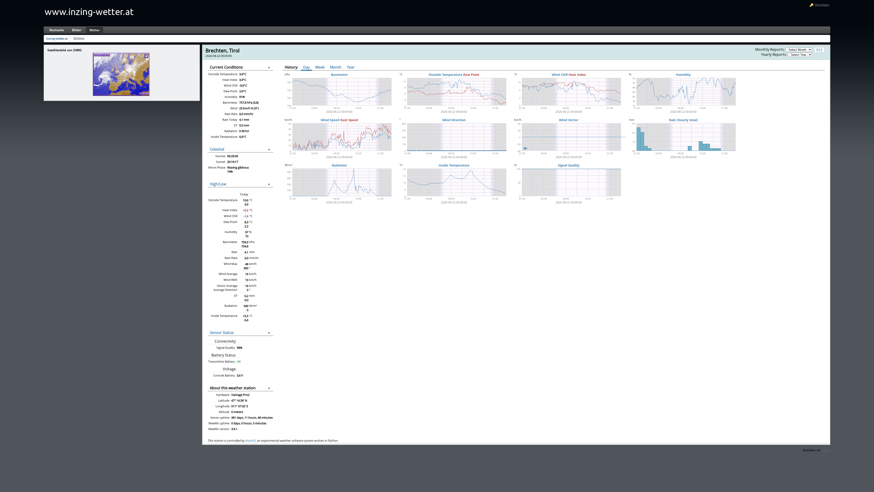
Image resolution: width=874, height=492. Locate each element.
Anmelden (822, 5)
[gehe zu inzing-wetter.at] (89, 13)
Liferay (825, 450)
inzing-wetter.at (57, 38)
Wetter (79, 38)
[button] (121, 74)
